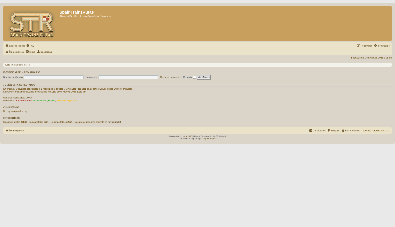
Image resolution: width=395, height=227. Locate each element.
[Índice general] (31, 23)
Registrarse (32, 72)
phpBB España (210, 138)
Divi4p (29, 97)
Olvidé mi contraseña (170, 77)
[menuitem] (30, 45)
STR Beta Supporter (66, 100)
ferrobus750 (114, 122)
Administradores (23, 100)
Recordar (188, 77)
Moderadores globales (44, 100)
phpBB (189, 136)
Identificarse (12, 72)
